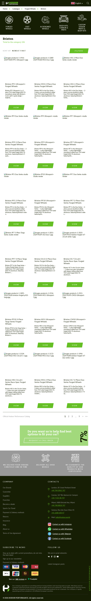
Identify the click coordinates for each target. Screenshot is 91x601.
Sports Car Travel (9, 508)
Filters (79, 51)
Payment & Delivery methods (13, 512)
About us (6, 529)
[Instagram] (55, 556)
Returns (6, 517)
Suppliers (6, 496)
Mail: (60, 517)
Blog (4, 525)
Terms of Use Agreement (12, 533)
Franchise (6, 500)
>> (86, 416)
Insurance (6, 521)
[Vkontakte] (49, 556)
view (16, 107)
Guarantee (6, 492)
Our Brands (7, 488)
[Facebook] (52, 556)
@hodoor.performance (90, 578)
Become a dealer (9, 504)
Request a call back (41, 440)
